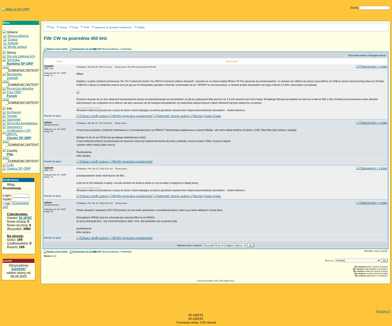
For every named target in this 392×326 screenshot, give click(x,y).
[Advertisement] (216, 300)
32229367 (18, 269)
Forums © (383, 311)
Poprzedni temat (357, 55)
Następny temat (377, 55)
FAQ (52, 27)
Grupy (75, 27)
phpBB (209, 281)
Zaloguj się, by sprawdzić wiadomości (113, 27)
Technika (126, 49)
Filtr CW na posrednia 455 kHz (75, 38)
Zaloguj (140, 27)
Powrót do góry (52, 116)
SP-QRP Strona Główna (106, 49)
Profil (86, 27)
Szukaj (63, 27)
